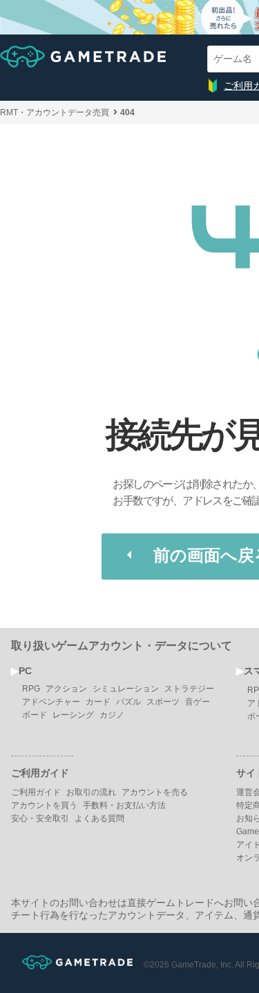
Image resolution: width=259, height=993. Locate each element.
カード (98, 702)
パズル (128, 702)
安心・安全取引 (40, 818)
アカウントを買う (44, 805)
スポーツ (163, 702)
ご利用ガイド (36, 792)
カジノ (111, 715)
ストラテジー (189, 689)
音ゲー (197, 702)
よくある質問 (99, 818)
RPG (31, 689)
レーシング (73, 715)
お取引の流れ (91, 792)
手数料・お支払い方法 (124, 805)
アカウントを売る (155, 792)
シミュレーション (126, 689)
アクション (66, 689)
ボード (34, 715)
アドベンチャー (51, 702)
